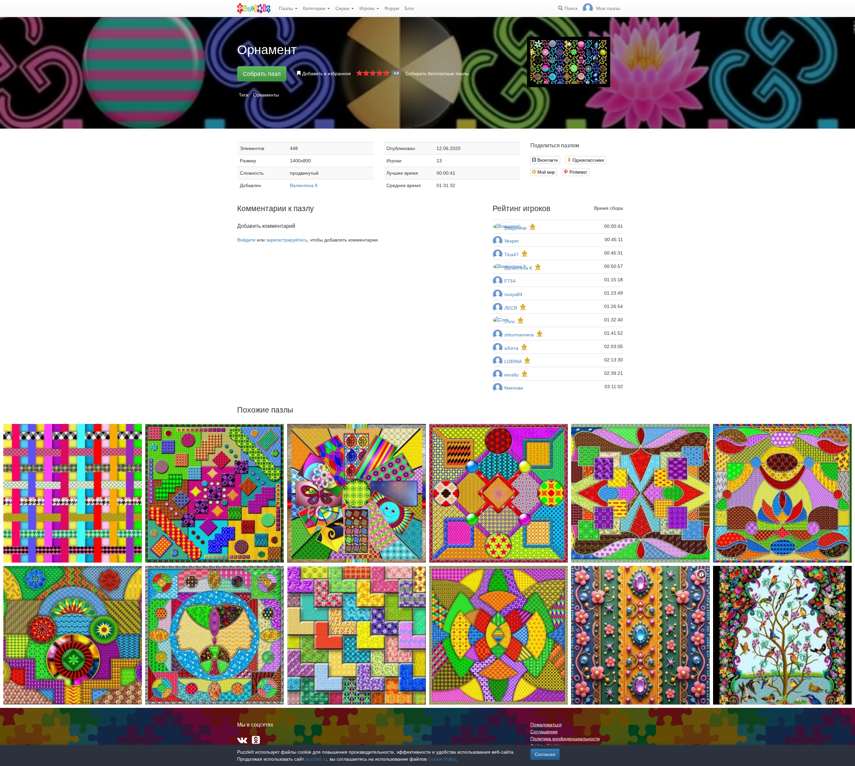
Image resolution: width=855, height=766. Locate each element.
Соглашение (544, 731)
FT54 (510, 281)
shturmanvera (519, 334)
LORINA (512, 361)
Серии (343, 8)
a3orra (511, 348)
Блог (409, 8)
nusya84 (513, 294)
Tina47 (511, 254)
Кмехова (513, 388)
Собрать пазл (262, 73)
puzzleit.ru (316, 759)
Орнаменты (266, 95)
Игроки (367, 8)
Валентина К (304, 185)
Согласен (545, 754)
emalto (511, 374)
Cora (509, 321)
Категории (315, 8)
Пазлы (286, 8)
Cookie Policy (442, 759)
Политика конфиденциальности (565, 738)
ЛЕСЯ (511, 308)
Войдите (246, 240)
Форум (391, 8)
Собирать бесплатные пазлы (437, 73)
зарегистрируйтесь (286, 240)
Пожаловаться (546, 724)
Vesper (511, 241)
